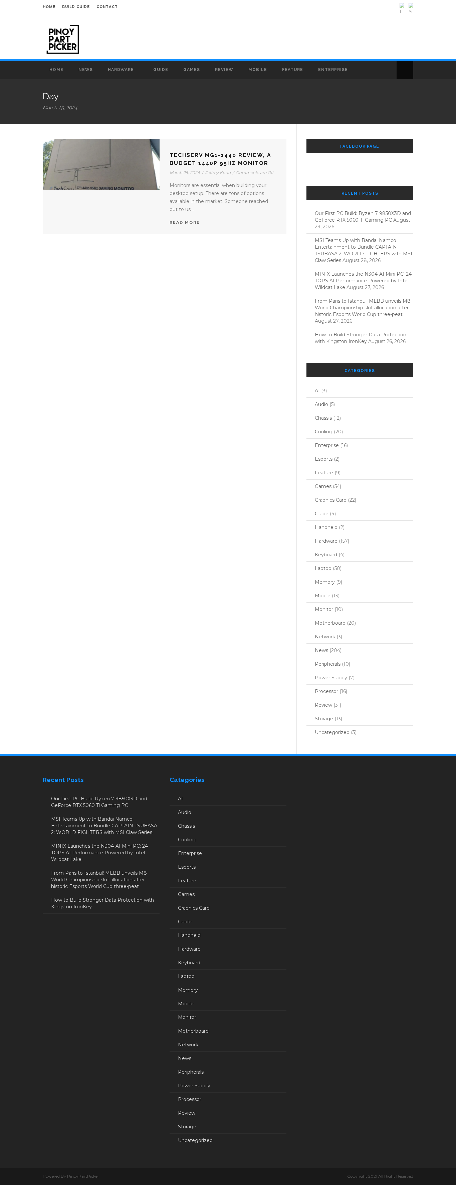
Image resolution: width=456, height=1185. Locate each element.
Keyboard (326, 555)
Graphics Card (331, 500)
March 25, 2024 (185, 172)
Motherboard (330, 623)
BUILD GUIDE (76, 7)
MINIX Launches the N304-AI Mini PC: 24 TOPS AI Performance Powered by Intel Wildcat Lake (363, 280)
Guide (160, 69)
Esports (323, 459)
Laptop (323, 568)
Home (56, 69)
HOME (49, 7)
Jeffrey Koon (218, 172)
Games (191, 69)
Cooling (323, 432)
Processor (326, 691)
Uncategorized (332, 732)
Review (224, 69)
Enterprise (333, 69)
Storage (324, 719)
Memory (325, 582)
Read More (185, 222)
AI (317, 391)
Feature (292, 69)
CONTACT (107, 7)
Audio (321, 404)
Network (325, 637)
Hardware (121, 69)
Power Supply (331, 678)
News (85, 69)
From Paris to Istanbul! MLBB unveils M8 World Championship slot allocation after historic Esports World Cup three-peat (363, 307)
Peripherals (327, 664)
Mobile (257, 69)
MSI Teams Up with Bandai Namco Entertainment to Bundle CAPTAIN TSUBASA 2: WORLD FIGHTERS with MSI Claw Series (104, 825)
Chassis (323, 418)
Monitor (324, 609)
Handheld (326, 527)
